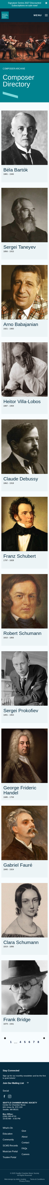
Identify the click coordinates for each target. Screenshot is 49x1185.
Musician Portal (10, 1151)
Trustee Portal (9, 1157)
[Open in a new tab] (4, 1096)
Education (8, 1134)
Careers (25, 1154)
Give (24, 1131)
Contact (25, 1142)
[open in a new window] (16, 1083)
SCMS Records (10, 1145)
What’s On (8, 1128)
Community (8, 1139)
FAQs (24, 1148)
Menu (38, 15)
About (24, 1137)
